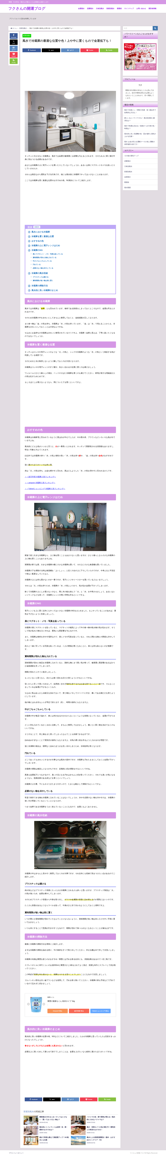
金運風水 (81, 8)
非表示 (37, 227)
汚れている (36, 264)
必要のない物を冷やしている (42, 268)
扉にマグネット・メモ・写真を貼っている (47, 254)
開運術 (119, 8)
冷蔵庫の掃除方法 (38, 286)
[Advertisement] (70, 74)
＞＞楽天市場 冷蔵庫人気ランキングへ (40, 477)
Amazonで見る (57, 1011)
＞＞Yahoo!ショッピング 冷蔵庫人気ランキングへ (45, 489)
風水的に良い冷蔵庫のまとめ (43, 290)
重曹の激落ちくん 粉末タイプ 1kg (61, 1001)
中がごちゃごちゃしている (42, 261)
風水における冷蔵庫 (39, 232)
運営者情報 (152, 8)
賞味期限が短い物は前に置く (42, 280)
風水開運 (127, 187)
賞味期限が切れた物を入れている (44, 257)
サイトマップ (129, 8)
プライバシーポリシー (16, 1153)
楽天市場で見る (79, 1011)
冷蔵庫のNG (35, 250)
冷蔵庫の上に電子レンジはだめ (44, 245)
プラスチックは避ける (40, 277)
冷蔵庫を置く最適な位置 (41, 236)
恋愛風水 (90, 8)
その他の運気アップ (131, 156)
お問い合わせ (141, 8)
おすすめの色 (36, 241)
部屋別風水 (110, 8)
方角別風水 (100, 8)
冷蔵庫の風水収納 (38, 273)
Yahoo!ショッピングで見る (100, 1011)
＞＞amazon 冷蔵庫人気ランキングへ (40, 483)
